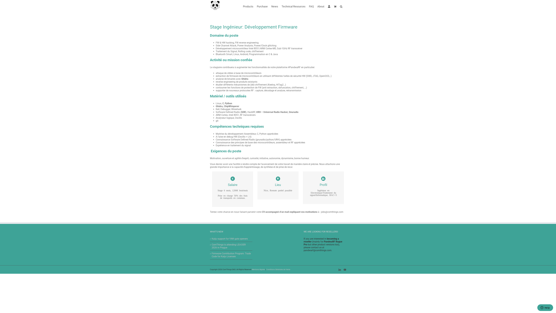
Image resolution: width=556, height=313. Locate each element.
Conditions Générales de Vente (278, 270)
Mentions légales (258, 270)
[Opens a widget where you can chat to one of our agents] (545, 308)
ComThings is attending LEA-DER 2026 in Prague (229, 246)
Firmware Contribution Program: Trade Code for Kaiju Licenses (231, 255)
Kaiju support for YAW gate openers (230, 238)
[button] (341, 6)
